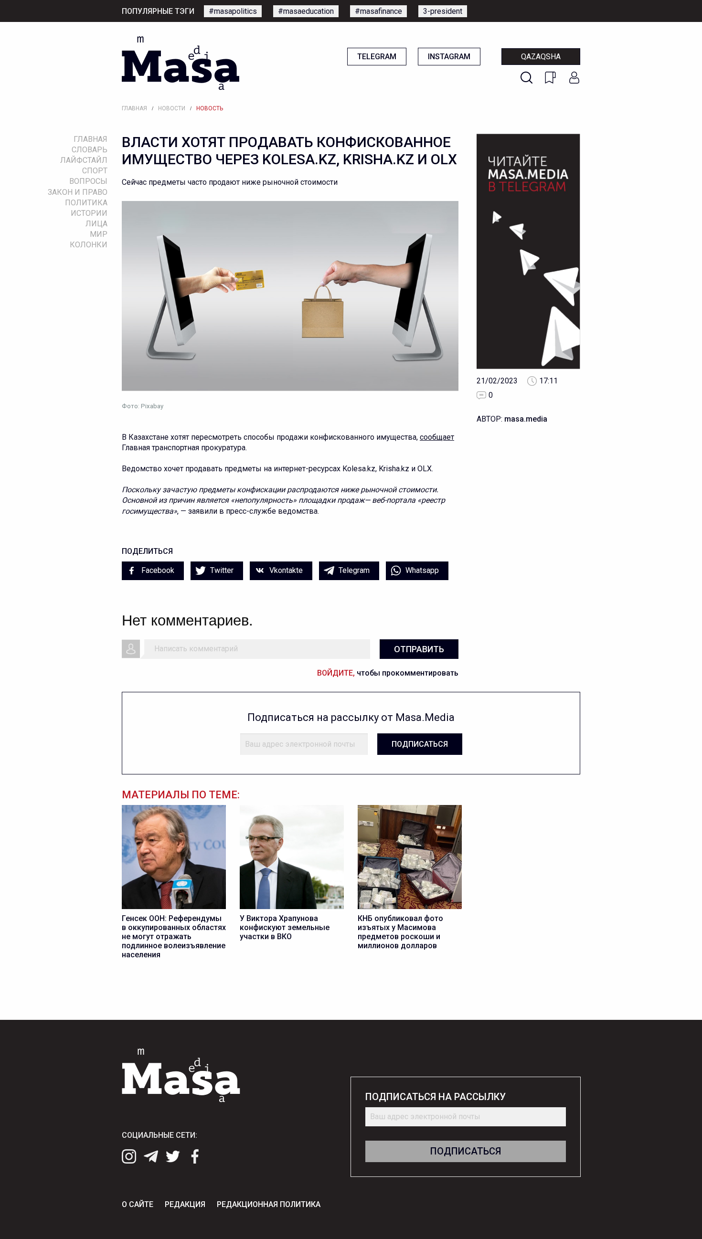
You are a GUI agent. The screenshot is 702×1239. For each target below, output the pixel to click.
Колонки (88, 244)
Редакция (185, 1204)
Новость (209, 108)
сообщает (437, 437)
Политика (86, 202)
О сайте (137, 1204)
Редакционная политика (268, 1204)
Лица (96, 223)
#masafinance (378, 11)
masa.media (525, 419)
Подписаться (420, 744)
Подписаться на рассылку (435, 1096)
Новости (171, 108)
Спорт (94, 170)
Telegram (376, 56)
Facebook (156, 570)
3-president (442, 11)
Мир (98, 234)
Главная (134, 108)
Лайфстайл (83, 160)
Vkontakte (285, 570)
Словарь (89, 149)
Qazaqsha (541, 56)
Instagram (449, 56)
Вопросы (88, 181)
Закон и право (77, 192)
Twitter (221, 570)
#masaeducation (306, 11)
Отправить (419, 649)
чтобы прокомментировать (387, 673)
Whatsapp (421, 570)
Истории (89, 213)
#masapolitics (233, 11)
